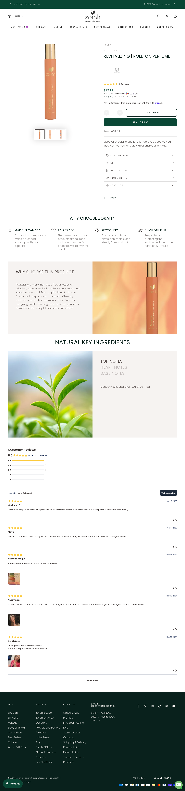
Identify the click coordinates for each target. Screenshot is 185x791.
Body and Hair (16, 727)
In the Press (42, 737)
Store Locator (71, 732)
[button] (159, 16)
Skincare (13, 717)
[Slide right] (174, 4)
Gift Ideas (14, 742)
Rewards (41, 732)
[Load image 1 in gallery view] (40, 134)
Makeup (12, 722)
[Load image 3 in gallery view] (60, 134)
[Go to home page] (92, 16)
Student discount (46, 752)
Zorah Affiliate (44, 747)
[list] (92, 239)
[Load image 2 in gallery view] (50, 134)
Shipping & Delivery (74, 742)
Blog (38, 742)
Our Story (41, 722)
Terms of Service (73, 757)
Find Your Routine (73, 722)
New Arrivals (15, 732)
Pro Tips (68, 717)
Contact (68, 737)
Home (106, 45)
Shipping (108, 96)
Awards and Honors (48, 727)
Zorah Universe (45, 717)
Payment (68, 762)
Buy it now (140, 122)
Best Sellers (15, 737)
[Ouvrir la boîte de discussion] (179, 785)
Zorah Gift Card (17, 747)
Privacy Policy (71, 747)
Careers (41, 757)
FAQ (65, 727)
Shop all (13, 712)
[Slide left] (10, 4)
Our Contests (44, 762)
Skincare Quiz (71, 712)
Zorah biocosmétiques (26, 778)
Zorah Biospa (44, 712)
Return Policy (71, 752)
